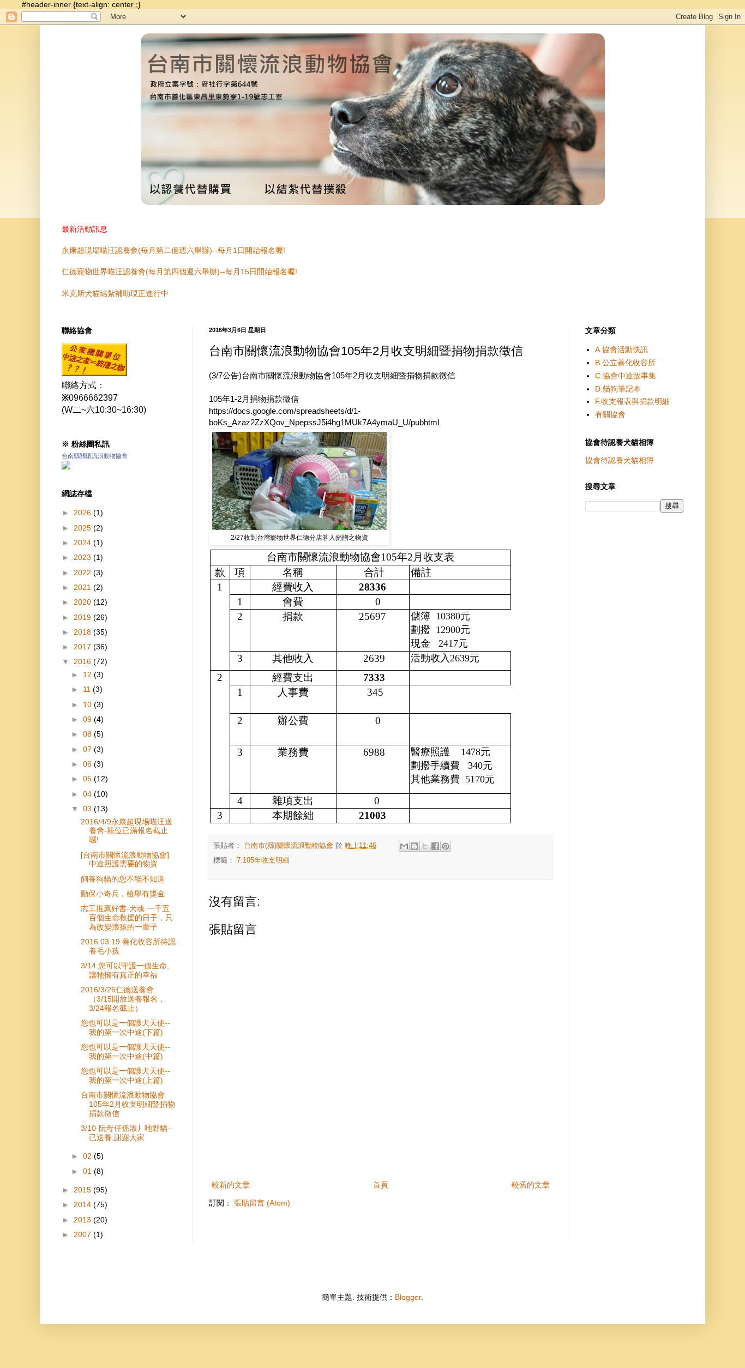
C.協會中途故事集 (625, 375)
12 (88, 674)
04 (88, 794)
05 (88, 778)
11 (88, 689)
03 (88, 808)
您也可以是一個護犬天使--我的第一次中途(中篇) (125, 1051)
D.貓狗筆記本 (618, 388)
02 (88, 1156)
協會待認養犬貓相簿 (619, 460)
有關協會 (610, 414)
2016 (83, 661)
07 (88, 749)
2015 (83, 1189)
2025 (83, 527)
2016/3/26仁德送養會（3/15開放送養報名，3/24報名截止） (123, 999)
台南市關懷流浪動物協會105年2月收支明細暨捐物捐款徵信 (128, 1104)
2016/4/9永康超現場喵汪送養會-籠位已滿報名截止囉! (126, 831)
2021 (83, 587)
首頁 (380, 1184)
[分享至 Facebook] (435, 846)
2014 (83, 1204)
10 (88, 704)
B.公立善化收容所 (625, 362)
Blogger (408, 1297)
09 (88, 719)
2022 (83, 572)
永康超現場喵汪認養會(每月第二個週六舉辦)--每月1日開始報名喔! (173, 250)
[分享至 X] (424, 846)
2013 (83, 1219)
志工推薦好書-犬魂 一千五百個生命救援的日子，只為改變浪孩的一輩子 (127, 917)
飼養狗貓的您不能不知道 (123, 879)
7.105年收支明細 (263, 860)
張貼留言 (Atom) (262, 1202)
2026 (83, 512)
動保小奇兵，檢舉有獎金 (123, 893)
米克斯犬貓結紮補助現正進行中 (115, 293)
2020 (83, 602)
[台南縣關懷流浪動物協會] (94, 373)
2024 (83, 542)
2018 (83, 632)
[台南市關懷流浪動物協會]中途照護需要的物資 (125, 860)
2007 (83, 1234)
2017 (83, 646)
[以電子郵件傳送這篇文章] (404, 846)
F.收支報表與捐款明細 (632, 401)
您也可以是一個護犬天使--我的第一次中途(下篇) (125, 1027)
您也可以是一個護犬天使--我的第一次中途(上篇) (125, 1075)
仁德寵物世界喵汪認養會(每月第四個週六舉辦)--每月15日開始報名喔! (179, 271)
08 (88, 734)
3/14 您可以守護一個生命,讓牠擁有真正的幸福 (125, 970)
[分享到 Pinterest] (445, 846)
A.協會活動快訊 (621, 349)
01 (88, 1171)
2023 (83, 557)
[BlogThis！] (414, 846)
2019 (83, 617)
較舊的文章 (531, 1184)
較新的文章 (231, 1184)
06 (88, 764)
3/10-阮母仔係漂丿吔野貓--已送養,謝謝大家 (127, 1133)
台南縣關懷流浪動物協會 (95, 456)
